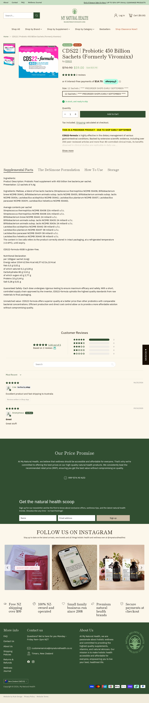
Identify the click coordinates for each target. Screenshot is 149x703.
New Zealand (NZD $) (16, 681)
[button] (69, 74)
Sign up (113, 518)
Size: (95, 88)
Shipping (80, 122)
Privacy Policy (29, 696)
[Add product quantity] (75, 114)
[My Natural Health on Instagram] (33, 662)
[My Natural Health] (74, 15)
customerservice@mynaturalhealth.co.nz (52, 648)
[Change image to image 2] (9, 61)
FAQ (5, 636)
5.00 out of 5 (54, 344)
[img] (12, 382)
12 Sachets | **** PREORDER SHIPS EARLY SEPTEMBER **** (95, 93)
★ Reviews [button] (145, 355)
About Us (8, 646)
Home (5, 36)
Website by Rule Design (12, 696)
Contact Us (8, 641)
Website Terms (42, 696)
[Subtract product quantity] (65, 114)
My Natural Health (27, 686)
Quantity (66, 108)
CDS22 (68, 61)
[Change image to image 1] (9, 48)
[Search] (36, 15)
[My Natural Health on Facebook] (28, 662)
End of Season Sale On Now (95, 2)
